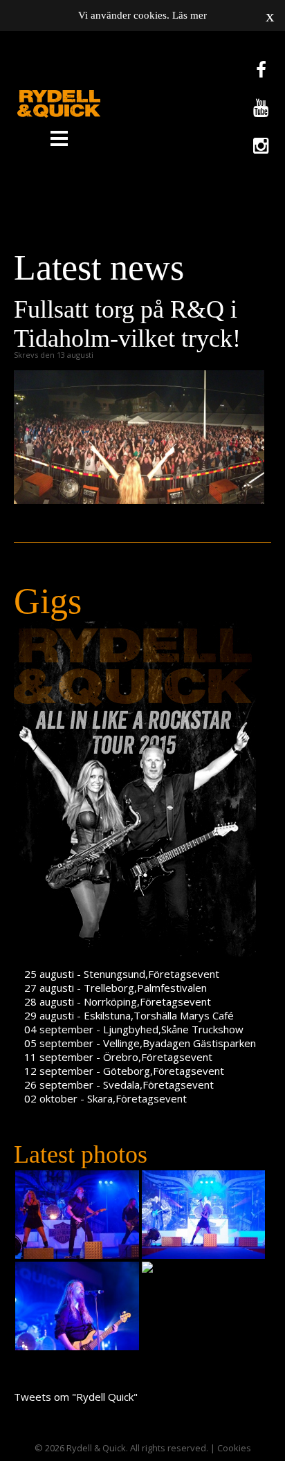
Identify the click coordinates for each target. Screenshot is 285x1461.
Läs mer (189, 15)
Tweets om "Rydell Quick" (76, 1397)
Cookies (234, 1448)
